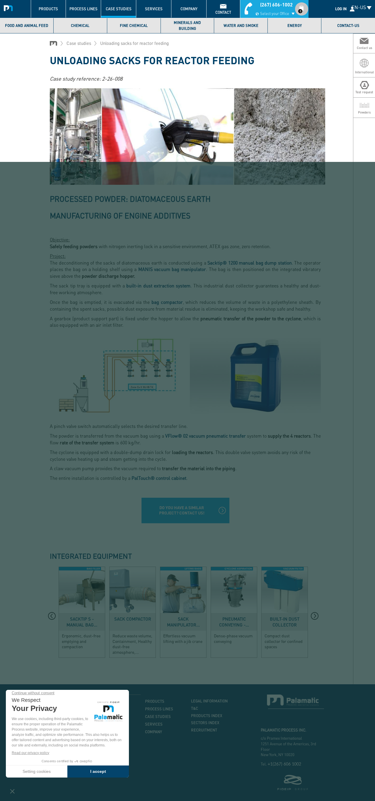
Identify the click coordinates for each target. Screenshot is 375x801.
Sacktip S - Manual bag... (82, 621)
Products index (206, 715)
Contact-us (348, 25)
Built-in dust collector (284, 621)
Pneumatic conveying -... (234, 621)
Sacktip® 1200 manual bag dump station (249, 263)
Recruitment (204, 730)
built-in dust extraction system (158, 285)
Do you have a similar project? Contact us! (181, 510)
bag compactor (166, 302)
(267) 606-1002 (276, 4)
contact (223, 12)
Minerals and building (187, 25)
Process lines (83, 8)
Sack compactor (132, 619)
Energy (294, 25)
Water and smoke (241, 25)
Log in (341, 8)
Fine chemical (134, 25)
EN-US (359, 7)
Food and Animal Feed (26, 25)
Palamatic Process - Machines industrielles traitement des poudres (9, 7)
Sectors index (205, 722)
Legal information (209, 701)
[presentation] (52, 616)
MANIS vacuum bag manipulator (172, 269)
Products (48, 8)
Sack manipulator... (183, 621)
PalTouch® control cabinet (159, 478)
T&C (194, 708)
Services (154, 8)
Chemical (80, 25)
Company (188, 8)
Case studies (119, 8)
